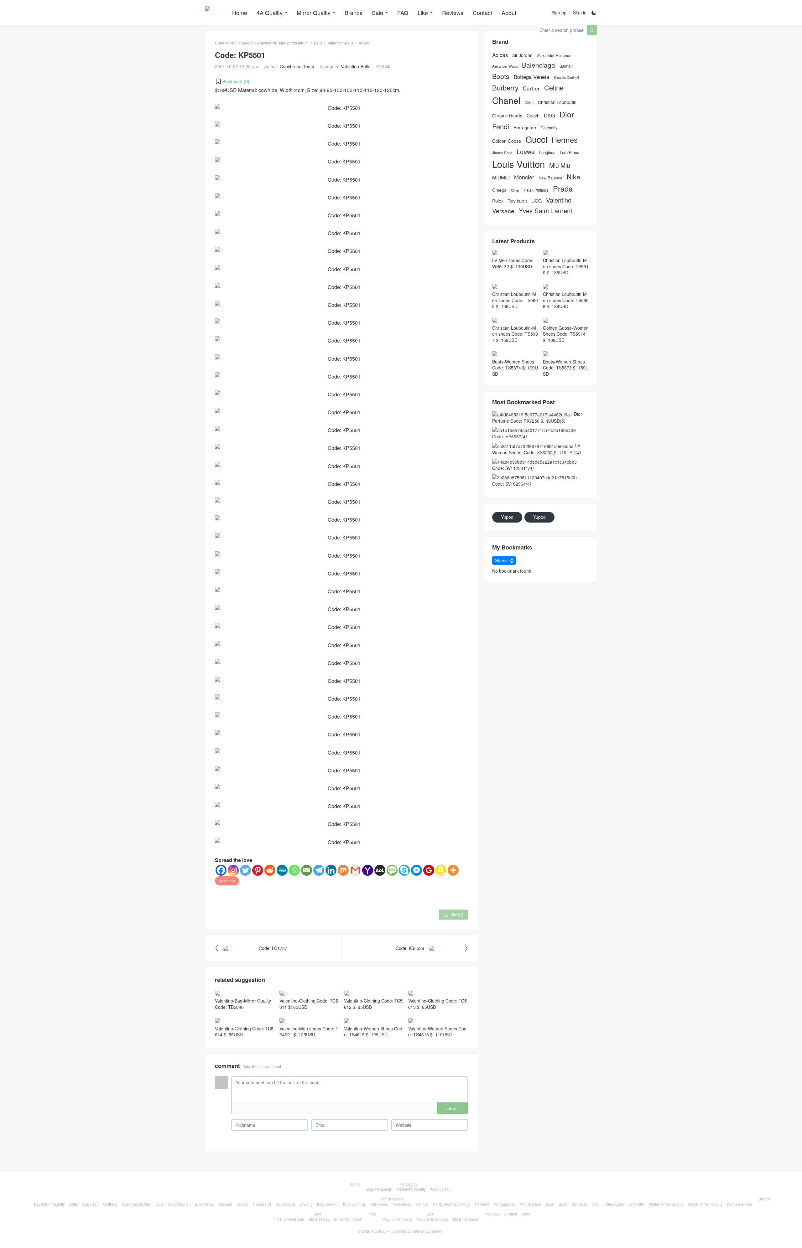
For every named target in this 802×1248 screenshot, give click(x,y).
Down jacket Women (173, 1204)
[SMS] (392, 870)
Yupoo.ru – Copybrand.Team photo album (406, 1231)
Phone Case (530, 1204)
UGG (536, 201)
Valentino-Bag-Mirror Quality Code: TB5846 (243, 1004)
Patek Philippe (536, 190)
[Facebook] (221, 870)
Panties (422, 1204)
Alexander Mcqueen (554, 55)
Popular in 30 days (433, 1219)
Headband (262, 1204)
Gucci (536, 139)
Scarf (549, 1204)
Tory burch (517, 201)
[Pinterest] (257, 870)
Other (515, 190)
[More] (453, 870)
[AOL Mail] (379, 870)
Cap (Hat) (90, 1204)
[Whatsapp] (294, 870)
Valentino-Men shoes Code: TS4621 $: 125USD (308, 1031)
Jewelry (306, 1204)
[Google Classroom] (428, 870)
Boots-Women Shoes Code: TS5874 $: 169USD (515, 367)
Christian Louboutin (557, 102)
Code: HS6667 (509, 436)
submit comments (452, 1109)
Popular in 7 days (397, 1219)
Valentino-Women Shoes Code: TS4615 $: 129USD (373, 1031)
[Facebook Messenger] (416, 870)
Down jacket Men (136, 1204)
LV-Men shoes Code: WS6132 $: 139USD (513, 263)
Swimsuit (579, 1204)
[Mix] (343, 870)
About (509, 12)
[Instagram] (233, 870)
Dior (567, 114)
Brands (353, 12)
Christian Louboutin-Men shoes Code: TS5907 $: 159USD (515, 334)
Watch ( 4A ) (440, 1189)
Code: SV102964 (511, 484)
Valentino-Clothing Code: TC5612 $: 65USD (373, 1004)
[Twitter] (245, 870)
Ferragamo (524, 127)
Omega (499, 190)
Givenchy (549, 128)
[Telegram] (318, 870)
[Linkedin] (330, 870)
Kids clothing (354, 1204)
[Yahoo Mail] (367, 870)
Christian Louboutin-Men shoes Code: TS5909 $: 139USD (515, 300)
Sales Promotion (348, 1219)
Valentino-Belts (340, 42)
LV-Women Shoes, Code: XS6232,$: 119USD (536, 448)
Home (239, 12)
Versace (503, 211)
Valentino (227, 880)
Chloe (529, 103)
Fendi (500, 126)
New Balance (550, 178)
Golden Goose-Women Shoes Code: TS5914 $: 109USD (566, 334)
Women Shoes (739, 1204)
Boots (500, 76)
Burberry (505, 87)
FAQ (402, 12)
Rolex (497, 201)
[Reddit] (269, 870)
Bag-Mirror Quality (49, 1204)
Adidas (500, 55)
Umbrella (636, 1204)
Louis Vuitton (518, 163)
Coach (533, 115)
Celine (554, 87)
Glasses (225, 1204)
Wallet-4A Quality (411, 1189)
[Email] (306, 870)
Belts (318, 42)
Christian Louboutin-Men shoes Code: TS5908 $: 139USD (566, 300)
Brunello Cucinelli (566, 77)
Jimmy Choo (502, 152)
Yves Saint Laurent (545, 210)
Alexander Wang (505, 66)
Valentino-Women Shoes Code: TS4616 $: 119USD (437, 1031)
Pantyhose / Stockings (452, 1204)
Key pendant (328, 1204)
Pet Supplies (504, 1204)
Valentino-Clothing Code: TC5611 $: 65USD (308, 1004)
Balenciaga (538, 65)
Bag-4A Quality (379, 1189)
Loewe (526, 151)
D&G (549, 115)
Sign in (579, 12)
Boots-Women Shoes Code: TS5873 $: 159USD (566, 367)
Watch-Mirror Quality (705, 1204)
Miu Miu (559, 165)
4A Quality (270, 12)
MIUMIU (501, 177)
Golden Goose (506, 141)
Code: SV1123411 (513, 468)
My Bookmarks (465, 1219)
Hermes (565, 140)
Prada (563, 188)
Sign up (558, 12)
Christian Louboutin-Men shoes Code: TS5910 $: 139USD (566, 266)
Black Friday (319, 1219)
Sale (377, 12)
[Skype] (404, 870)
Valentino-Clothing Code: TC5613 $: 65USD (437, 1004)
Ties (594, 1204)
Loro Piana (569, 152)
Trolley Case (613, 1204)
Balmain (567, 66)
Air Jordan (522, 55)
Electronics (204, 1204)
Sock (563, 1204)
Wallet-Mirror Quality (665, 1204)
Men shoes (402, 1204)
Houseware (285, 1204)
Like (423, 12)
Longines (547, 152)
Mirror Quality (314, 12)
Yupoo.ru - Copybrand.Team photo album (273, 42)
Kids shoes (378, 1204)
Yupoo (507, 517)
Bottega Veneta (531, 76)
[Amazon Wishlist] (440, 870)
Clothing (110, 1204)
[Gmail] (355, 870)
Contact (482, 12)
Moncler (524, 177)
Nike (573, 176)
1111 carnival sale (288, 1219)
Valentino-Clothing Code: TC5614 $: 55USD (244, 1031)
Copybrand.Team (297, 66)
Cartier (531, 88)
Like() (453, 914)
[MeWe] (282, 870)
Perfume (482, 1204)
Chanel (506, 100)
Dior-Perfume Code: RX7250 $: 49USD (537, 417)
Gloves (242, 1204)
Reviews (452, 12)
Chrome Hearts (507, 116)
